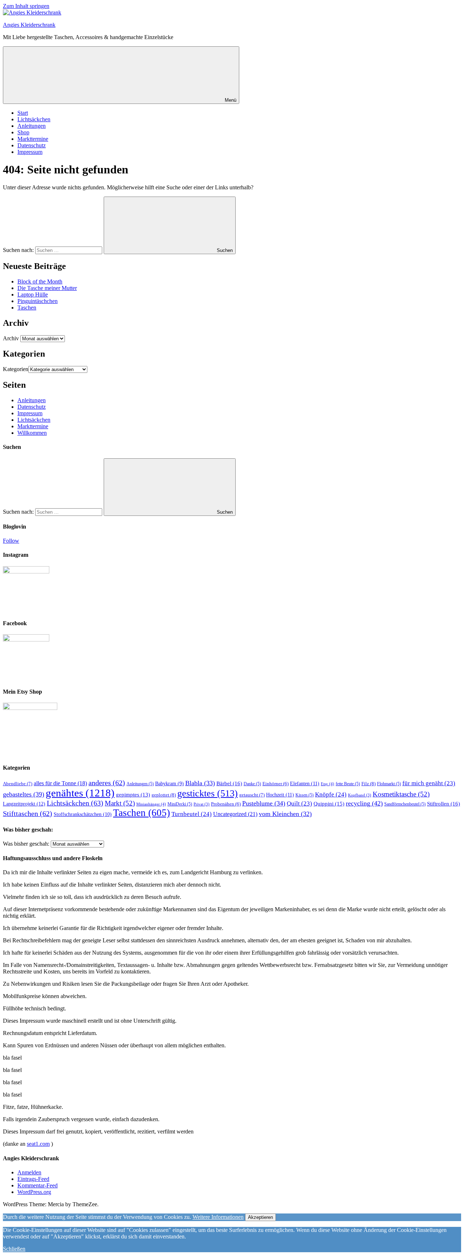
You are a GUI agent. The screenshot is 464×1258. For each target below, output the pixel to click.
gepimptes (133, 795)
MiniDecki (179, 804)
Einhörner (275, 783)
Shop (23, 132)
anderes (106, 783)
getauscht (252, 795)
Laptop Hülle (32, 294)
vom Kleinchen (285, 813)
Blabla (200, 783)
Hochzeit (280, 795)
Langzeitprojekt (24, 804)
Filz (368, 783)
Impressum (29, 152)
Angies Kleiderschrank (29, 25)
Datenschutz (31, 145)
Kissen (304, 795)
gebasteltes (23, 794)
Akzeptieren (260, 1217)
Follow (11, 541)
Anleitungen (31, 126)
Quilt (299, 803)
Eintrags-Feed (33, 1179)
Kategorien (15, 369)
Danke (252, 783)
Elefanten (304, 783)
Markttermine (32, 139)
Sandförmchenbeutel (405, 804)
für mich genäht (428, 783)
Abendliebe (17, 783)
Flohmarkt (389, 783)
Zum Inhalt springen (26, 6)
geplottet (164, 795)
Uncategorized (235, 814)
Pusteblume (263, 803)
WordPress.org (34, 1192)
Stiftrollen (443, 803)
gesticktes (207, 793)
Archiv (11, 338)
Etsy (327, 784)
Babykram (169, 783)
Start (22, 113)
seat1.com (38, 1144)
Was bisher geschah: (26, 844)
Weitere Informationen (218, 1217)
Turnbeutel (191, 814)
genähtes (80, 793)
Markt (120, 803)
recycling (364, 803)
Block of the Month (39, 281)
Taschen (26, 307)
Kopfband (359, 795)
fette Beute (348, 783)
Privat (202, 804)
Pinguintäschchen (37, 301)
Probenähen (226, 804)
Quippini (329, 803)
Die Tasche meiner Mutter (47, 288)
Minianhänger (151, 804)
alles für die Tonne (60, 783)
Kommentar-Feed (37, 1185)
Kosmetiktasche (401, 794)
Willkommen (32, 433)
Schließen (14, 1249)
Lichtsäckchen (33, 119)
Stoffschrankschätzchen (83, 814)
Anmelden (29, 1172)
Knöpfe (331, 794)
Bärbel (229, 783)
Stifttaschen (27, 813)
